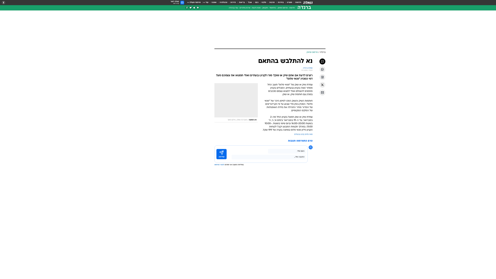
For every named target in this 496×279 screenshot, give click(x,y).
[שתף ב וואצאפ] (322, 69)
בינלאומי (273, 8)
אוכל (250, 2)
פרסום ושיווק (283, 8)
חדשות (298, 2)
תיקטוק (265, 8)
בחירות (281, 2)
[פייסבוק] (187, 7)
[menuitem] (296, 2)
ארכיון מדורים (245, 8)
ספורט (289, 2)
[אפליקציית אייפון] (194, 7)
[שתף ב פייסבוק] (322, 77)
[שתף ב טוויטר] (322, 85)
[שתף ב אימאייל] (322, 93)
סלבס (264, 2)
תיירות (233, 2)
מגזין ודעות (256, 8)
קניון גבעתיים (299, 134)
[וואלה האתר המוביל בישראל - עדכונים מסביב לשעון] (308, 2)
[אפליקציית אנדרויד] (197, 7)
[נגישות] (3, 2)
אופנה (213, 2)
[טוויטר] (190, 7)
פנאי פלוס (309, 134)
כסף (256, 2)
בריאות (242, 2)
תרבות (272, 2)
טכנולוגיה (223, 2)
